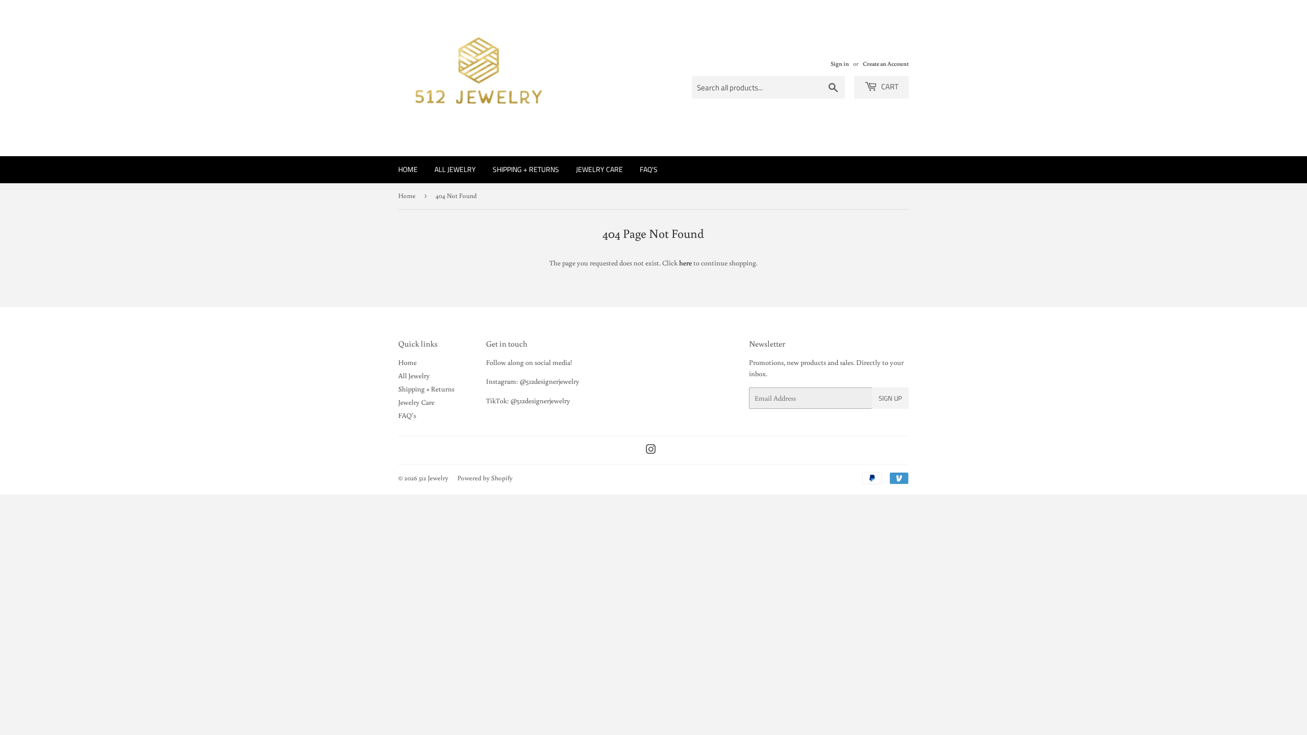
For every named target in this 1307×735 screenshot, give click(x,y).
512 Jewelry (433, 478)
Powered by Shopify (485, 478)
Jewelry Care (599, 169)
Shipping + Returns (526, 169)
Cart (889, 86)
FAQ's (649, 169)
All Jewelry (455, 169)
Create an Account (886, 63)
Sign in (840, 63)
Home (408, 169)
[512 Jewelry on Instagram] (651, 450)
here (685, 262)
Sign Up (890, 398)
